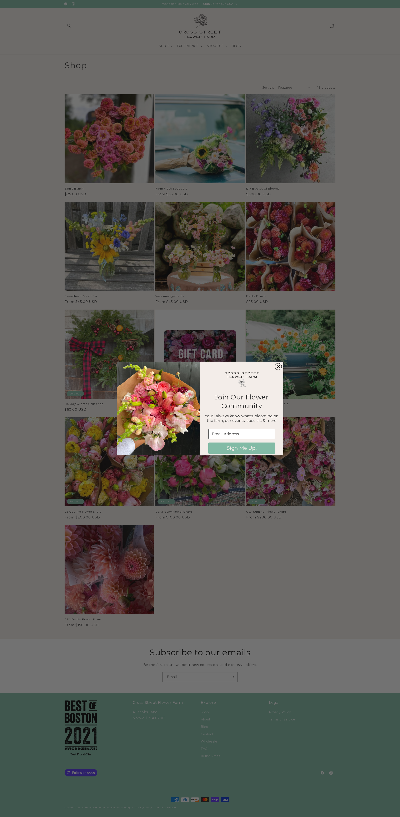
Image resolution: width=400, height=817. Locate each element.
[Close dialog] (278, 366)
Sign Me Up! (242, 448)
